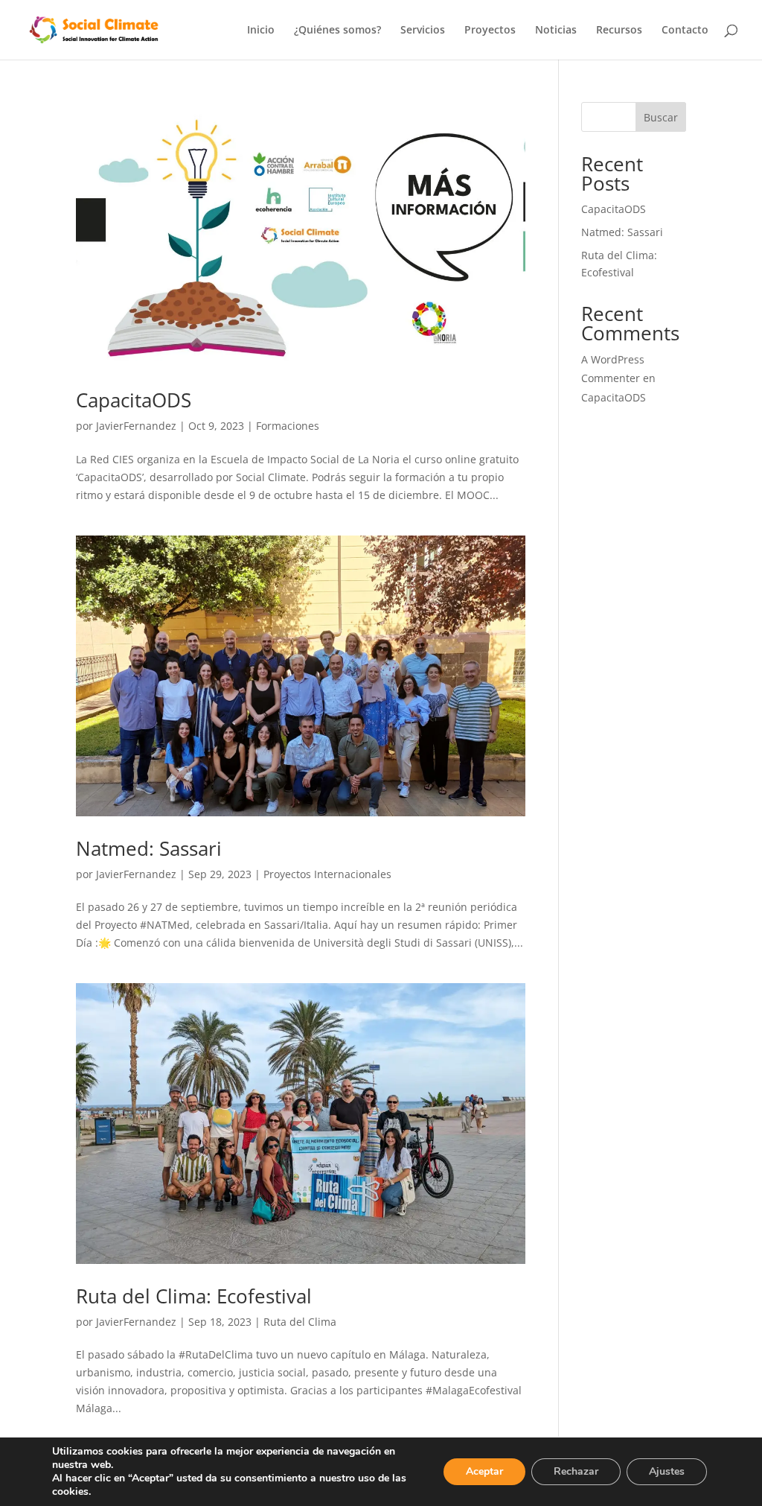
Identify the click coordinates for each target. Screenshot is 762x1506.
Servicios (422, 30)
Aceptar (484, 1471)
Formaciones (287, 426)
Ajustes (667, 1471)
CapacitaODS (133, 400)
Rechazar (576, 1471)
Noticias (556, 30)
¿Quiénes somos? (337, 30)
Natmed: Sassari (149, 848)
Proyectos (490, 30)
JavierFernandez (136, 426)
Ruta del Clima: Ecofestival (194, 1296)
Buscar (661, 117)
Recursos (619, 30)
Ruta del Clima (299, 1322)
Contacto (685, 30)
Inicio (261, 30)
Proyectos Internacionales (327, 874)
